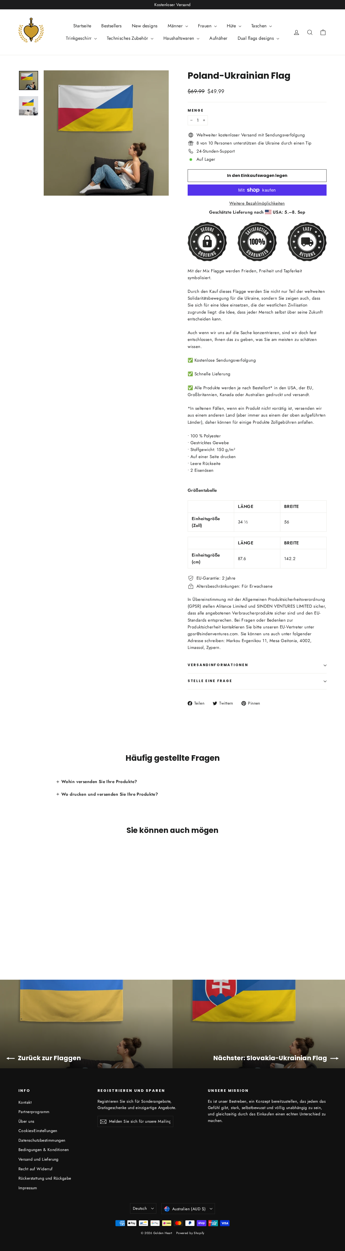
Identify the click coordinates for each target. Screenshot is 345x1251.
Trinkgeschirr (79, 38)
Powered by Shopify (190, 1233)
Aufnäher (218, 38)
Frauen (205, 26)
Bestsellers (111, 26)
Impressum (27, 1188)
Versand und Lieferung (38, 1159)
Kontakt (25, 1102)
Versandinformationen (218, 665)
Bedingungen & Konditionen (43, 1150)
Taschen (259, 26)
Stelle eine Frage (210, 681)
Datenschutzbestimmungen (41, 1140)
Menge (196, 111)
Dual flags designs (256, 38)
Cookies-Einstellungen (37, 1131)
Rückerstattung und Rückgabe (44, 1178)
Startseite (82, 26)
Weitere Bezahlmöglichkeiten (257, 203)
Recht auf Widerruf (35, 1169)
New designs (145, 26)
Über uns (26, 1121)
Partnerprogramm (33, 1112)
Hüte (232, 26)
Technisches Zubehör (128, 38)
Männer (176, 26)
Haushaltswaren (179, 38)
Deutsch (140, 1208)
